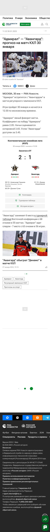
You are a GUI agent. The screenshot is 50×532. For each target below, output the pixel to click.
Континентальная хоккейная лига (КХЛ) (25, 142)
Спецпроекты (9, 437)
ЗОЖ (42, 432)
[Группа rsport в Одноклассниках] (37, 417)
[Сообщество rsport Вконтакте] (27, 417)
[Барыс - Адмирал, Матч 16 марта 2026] (14, 177)
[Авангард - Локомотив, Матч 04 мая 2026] (36, 177)
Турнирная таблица (27, 200)
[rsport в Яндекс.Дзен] (17, 417)
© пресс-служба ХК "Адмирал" (13, 79)
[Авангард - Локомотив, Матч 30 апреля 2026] (33, 177)
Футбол (6, 432)
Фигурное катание (19, 432)
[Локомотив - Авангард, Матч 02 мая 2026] (35, 177)
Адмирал (8, 279)
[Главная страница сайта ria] (3, 24)
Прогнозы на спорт (12, 287)
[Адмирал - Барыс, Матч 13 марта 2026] (13, 177)
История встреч (27, 206)
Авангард (19, 279)
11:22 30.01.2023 (10, 31)
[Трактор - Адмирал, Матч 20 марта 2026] (17, 177)
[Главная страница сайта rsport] (15, 24)
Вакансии (7, 448)
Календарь (27, 195)
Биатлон (33, 432)
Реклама (21, 437)
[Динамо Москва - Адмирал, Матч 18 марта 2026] (16, 177)
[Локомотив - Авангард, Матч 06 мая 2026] (38, 177)
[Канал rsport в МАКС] (7, 417)
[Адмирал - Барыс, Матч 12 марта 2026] (11, 177)
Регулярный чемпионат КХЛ (15, 283)
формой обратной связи (26, 499)
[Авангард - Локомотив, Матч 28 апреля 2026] (32, 177)
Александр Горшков (18, 182)
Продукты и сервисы (37, 437)
